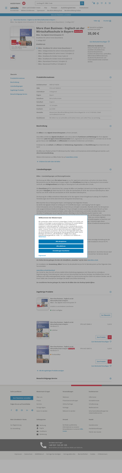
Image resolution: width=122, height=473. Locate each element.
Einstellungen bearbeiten (61, 251)
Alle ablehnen (61, 246)
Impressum (42, 255)
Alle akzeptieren (61, 241)
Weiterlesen (42, 237)
